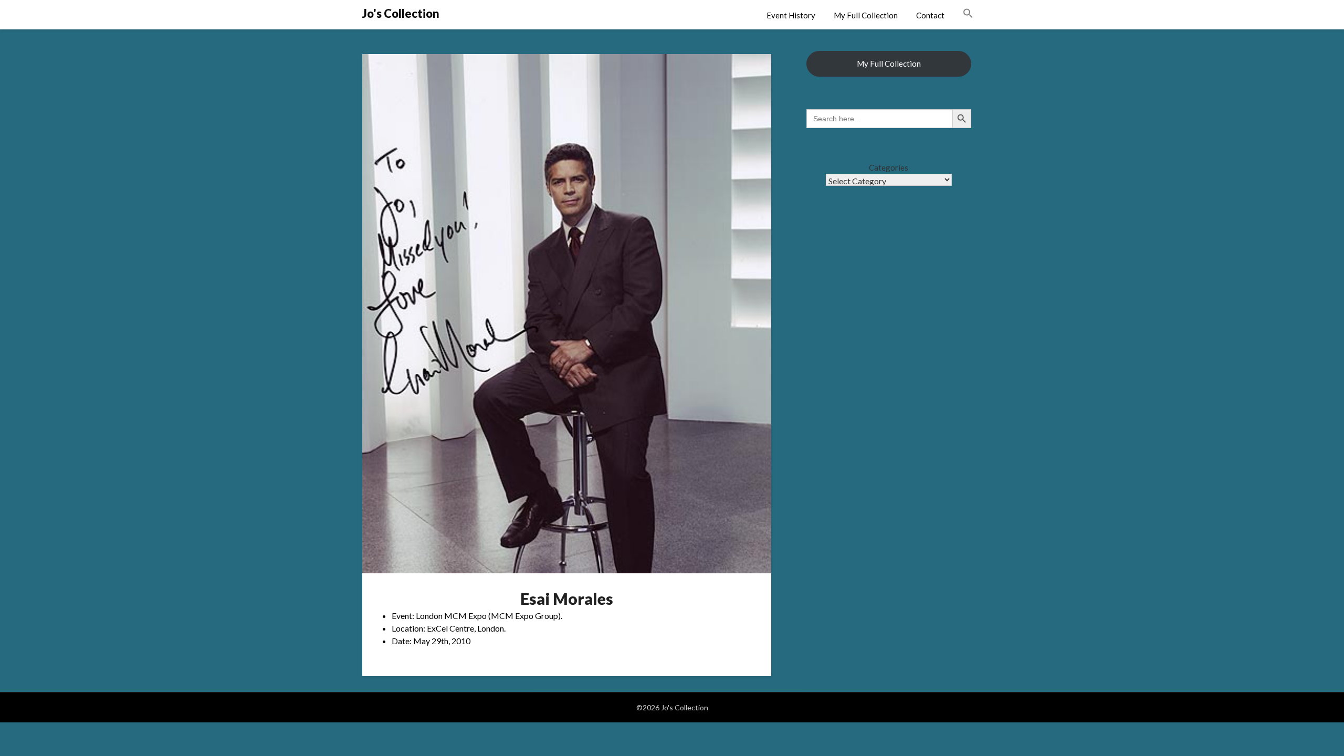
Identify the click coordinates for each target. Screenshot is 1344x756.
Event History (790, 15)
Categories (888, 167)
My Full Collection (866, 15)
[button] (968, 13)
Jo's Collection (400, 13)
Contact (930, 15)
